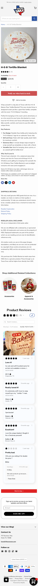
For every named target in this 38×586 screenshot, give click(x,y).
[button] (23, 315)
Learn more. (27, 2)
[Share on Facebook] (2, 182)
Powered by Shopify (19, 583)
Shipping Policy (6, 214)
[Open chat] (6, 579)
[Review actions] (31, 358)
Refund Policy (5, 211)
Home (3, 24)
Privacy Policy (19, 578)
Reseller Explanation (7, 209)
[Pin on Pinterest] (13, 182)
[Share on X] (6, 182)
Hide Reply (10, 467)
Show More (9, 370)
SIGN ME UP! (19, 514)
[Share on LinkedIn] (9, 182)
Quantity (3, 83)
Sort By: (22, 327)
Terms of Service (29, 578)
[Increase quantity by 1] (18, 87)
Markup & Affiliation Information (13, 576)
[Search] (34, 18)
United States (18, 559)
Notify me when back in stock (19, 93)
